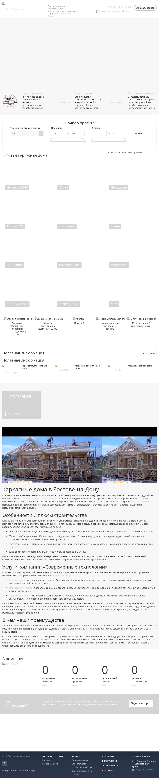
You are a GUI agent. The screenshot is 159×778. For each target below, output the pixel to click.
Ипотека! (79, 323)
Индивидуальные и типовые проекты (110, 326)
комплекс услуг (63, 575)
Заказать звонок (145, 7)
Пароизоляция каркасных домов (34, 367)
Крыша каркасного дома (140, 365)
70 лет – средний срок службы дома (140, 324)
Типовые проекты (52, 756)
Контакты (107, 770)
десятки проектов (140, 501)
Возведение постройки (21, 587)
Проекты (46, 760)
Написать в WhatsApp (115, 11)
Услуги (76, 756)
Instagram (4, 763)
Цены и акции (110, 765)
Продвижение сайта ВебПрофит (19, 770)
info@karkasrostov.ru (145, 769)
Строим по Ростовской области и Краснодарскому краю (17, 329)
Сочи (50, 16)
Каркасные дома (50, 763)
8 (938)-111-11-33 (119, 7)
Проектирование (32, 92)
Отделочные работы (140, 92)
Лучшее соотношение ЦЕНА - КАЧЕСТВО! (48, 326)
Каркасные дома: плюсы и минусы (87, 367)
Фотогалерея (109, 761)
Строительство (84, 92)
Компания (108, 756)
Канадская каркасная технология (39, 498)
